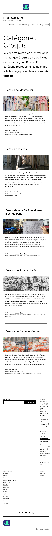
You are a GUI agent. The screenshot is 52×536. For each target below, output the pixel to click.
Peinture (5, 496)
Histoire (5, 485)
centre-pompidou (44, 413)
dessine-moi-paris (14, 255)
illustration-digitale (44, 430)
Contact (42, 475)
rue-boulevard (36, 255)
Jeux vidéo (6, 487)
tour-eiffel (42, 457)
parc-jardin (43, 451)
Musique (5, 491)
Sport (5, 501)
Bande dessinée (7, 471)
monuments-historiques (45, 441)
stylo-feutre (32, 134)
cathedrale (43, 411)
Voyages (5, 503)
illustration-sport (43, 435)
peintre (47, 453)
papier (27, 134)
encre (21, 314)
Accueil (11, 25)
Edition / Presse (7, 478)
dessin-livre (44, 416)
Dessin (21, 132)
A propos (42, 471)
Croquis (17, 132)
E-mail (47, 24)
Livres (5, 489)
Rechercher (6, 399)
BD (38, 25)
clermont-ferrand (25, 373)
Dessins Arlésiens (16, 149)
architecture (44, 407)
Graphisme (6, 482)
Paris (25, 253)
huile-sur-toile (43, 426)
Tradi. (33, 25)
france (16, 134)
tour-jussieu (8, 316)
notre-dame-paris (31, 314)
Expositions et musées (9, 480)
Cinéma (5, 473)
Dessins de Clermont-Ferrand (23, 331)
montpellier (22, 134)
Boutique (42, 473)
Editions (18, 25)
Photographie (7, 498)
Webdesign (26, 25)
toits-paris (44, 455)
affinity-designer (43, 401)
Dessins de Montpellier (19, 90)
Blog (41, 25)
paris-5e (29, 255)
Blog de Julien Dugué (13, 18)
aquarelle (12, 134)
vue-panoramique (44, 462)
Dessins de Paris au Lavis (20, 270)
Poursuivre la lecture (15, 305)
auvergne (17, 373)
